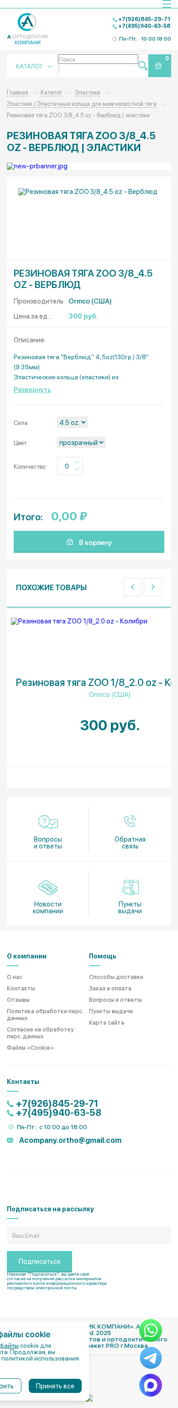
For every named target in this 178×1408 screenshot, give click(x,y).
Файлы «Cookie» (30, 1047)
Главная (17, 92)
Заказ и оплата (110, 988)
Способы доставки (116, 976)
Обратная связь (130, 842)
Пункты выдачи (130, 907)
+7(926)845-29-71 (144, 18)
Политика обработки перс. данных (45, 1014)
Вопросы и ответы (48, 842)
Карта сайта (106, 1022)
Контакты (21, 988)
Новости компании (48, 907)
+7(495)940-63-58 (144, 25)
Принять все (55, 1385)
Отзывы (18, 999)
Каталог (52, 92)
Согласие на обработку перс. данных (40, 1032)
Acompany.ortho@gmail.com (69, 1140)
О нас (14, 976)
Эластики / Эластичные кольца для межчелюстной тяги (82, 103)
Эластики (87, 92)
